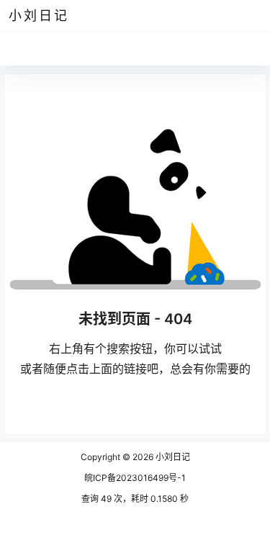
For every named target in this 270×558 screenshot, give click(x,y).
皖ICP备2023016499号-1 (135, 477)
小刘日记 (171, 456)
